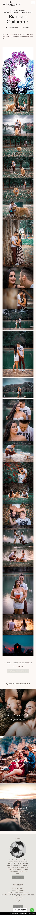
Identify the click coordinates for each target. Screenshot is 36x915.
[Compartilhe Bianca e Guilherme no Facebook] (13, 667)
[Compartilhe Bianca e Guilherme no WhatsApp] (16, 667)
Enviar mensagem (19, 890)
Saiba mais (18, 877)
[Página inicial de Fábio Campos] (12, 3)
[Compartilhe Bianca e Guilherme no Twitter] (19, 667)
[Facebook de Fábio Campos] (16, 901)
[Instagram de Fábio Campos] (19, 901)
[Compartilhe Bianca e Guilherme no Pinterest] (22, 667)
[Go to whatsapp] (32, 910)
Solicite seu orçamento (18, 671)
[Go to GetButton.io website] (32, 913)
